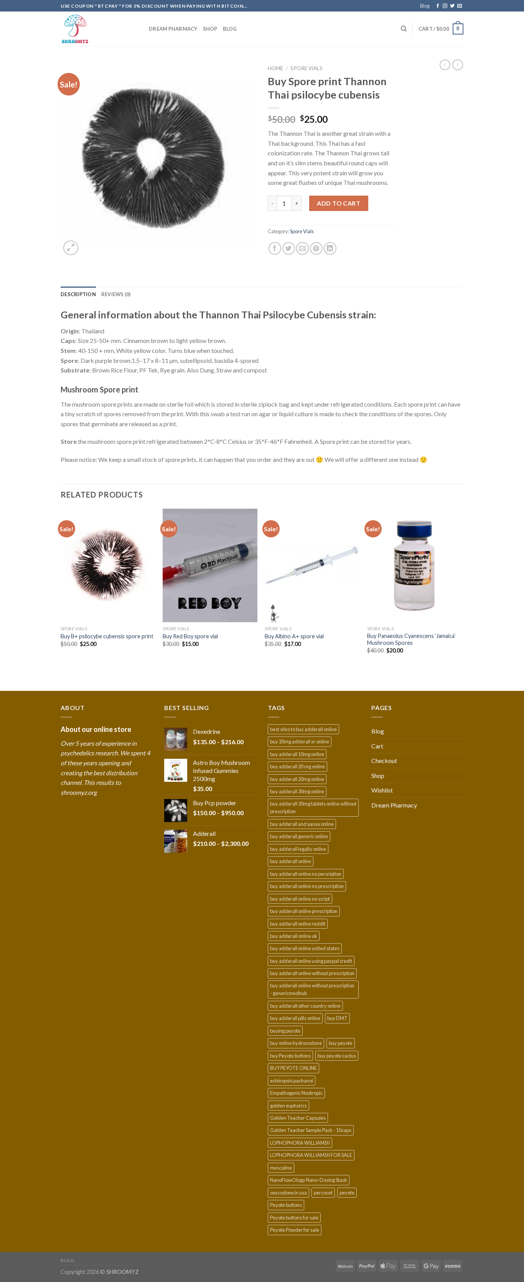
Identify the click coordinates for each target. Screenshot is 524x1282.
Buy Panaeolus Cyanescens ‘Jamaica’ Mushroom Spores (411, 639)
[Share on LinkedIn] (330, 248)
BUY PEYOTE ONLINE (293, 1068)
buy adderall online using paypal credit (311, 961)
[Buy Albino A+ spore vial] (312, 565)
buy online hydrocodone (296, 1043)
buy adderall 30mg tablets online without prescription (313, 807)
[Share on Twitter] (288, 248)
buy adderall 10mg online (297, 754)
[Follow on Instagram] (445, 6)
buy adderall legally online (298, 849)
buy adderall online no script (300, 899)
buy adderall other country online (305, 1006)
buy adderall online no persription (305, 874)
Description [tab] (78, 294)
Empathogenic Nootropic (296, 1093)
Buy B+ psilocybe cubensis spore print (107, 636)
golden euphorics (288, 1105)
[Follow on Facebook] (437, 6)
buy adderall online (290, 861)
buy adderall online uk (293, 936)
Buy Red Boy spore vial (190, 636)
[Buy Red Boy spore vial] (210, 565)
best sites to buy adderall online (303, 729)
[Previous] (61, 599)
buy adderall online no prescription (307, 886)
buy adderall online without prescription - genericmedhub (312, 989)
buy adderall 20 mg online (297, 766)
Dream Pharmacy (173, 29)
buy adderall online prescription (304, 911)
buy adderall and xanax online (302, 824)
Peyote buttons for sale (294, 1217)
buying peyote (285, 1031)
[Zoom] (70, 248)
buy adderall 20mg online (297, 779)
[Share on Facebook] (275, 248)
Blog (425, 6)
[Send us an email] (459, 6)
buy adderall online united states (304, 948)
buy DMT (337, 1018)
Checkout (384, 760)
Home (275, 68)
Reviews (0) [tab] (116, 294)
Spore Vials (306, 68)
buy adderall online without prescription (312, 973)
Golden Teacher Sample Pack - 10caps (310, 1130)
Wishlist (382, 790)
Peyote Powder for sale (294, 1230)
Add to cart (338, 203)
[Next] (461, 599)
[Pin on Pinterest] (316, 248)
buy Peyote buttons (290, 1056)
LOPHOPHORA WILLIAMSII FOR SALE (311, 1155)
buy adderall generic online (299, 836)
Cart (377, 746)
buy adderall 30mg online (297, 791)
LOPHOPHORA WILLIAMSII (300, 1143)
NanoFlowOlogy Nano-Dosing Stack (308, 1180)
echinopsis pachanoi (291, 1081)
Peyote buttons (286, 1205)
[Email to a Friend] (302, 248)
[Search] (404, 28)
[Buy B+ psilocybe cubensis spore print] (108, 565)
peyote (346, 1193)
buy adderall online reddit (297, 924)
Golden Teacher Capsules (298, 1118)
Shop (210, 29)
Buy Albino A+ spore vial (294, 636)
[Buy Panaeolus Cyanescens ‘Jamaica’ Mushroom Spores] (414, 565)
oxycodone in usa (288, 1193)
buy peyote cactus (337, 1056)
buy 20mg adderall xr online (299, 741)
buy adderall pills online (295, 1018)
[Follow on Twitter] (452, 6)
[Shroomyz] (99, 29)
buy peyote (341, 1043)
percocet (323, 1193)
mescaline (281, 1168)
